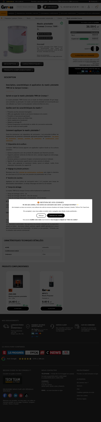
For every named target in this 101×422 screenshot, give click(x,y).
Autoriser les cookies (55, 215)
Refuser (41, 215)
